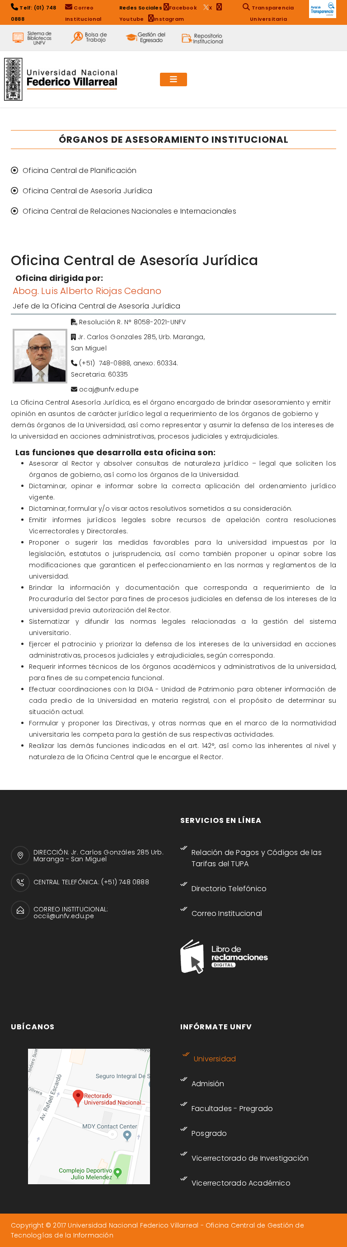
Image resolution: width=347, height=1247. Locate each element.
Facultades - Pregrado (232, 1108)
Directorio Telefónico (229, 888)
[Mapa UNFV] (89, 1116)
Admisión (208, 1084)
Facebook (184, 7)
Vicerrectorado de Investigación (250, 1158)
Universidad (215, 1059)
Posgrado (209, 1133)
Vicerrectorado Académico (241, 1183)
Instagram (169, 19)
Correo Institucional (227, 913)
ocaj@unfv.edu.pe (109, 389)
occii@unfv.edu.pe (63, 915)
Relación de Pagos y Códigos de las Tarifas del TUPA (257, 858)
